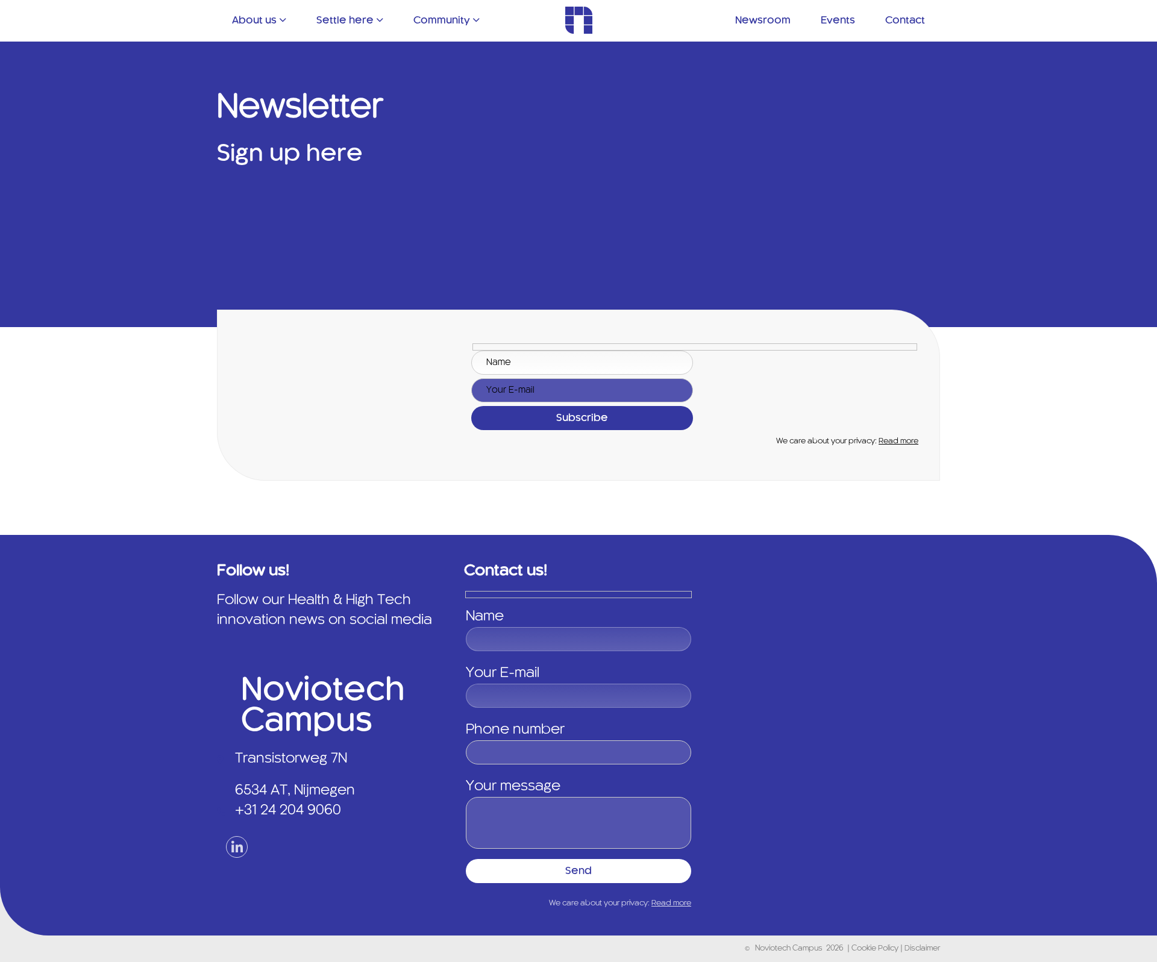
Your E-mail (502, 673)
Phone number (515, 730)
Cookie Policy (875, 948)
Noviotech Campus (789, 948)
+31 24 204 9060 (288, 810)
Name (485, 616)
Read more (898, 441)
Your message (513, 786)
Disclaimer (922, 948)
